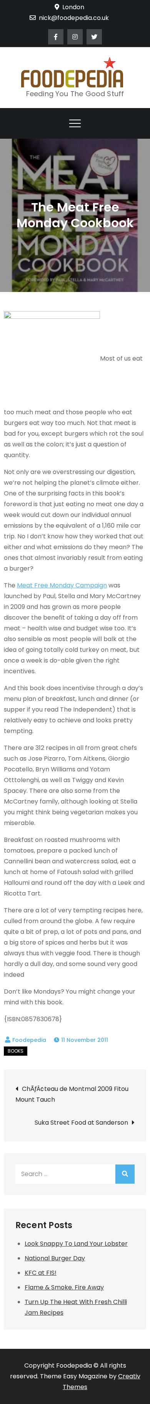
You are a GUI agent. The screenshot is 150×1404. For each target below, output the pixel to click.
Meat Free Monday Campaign (62, 585)
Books (15, 1051)
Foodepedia (29, 1040)
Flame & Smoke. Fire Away (64, 1287)
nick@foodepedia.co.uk (74, 17)
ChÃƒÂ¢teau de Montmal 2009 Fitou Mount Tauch (71, 1094)
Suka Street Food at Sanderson (81, 1122)
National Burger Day (55, 1258)
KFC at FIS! (41, 1272)
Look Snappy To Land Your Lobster (76, 1243)
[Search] (125, 1174)
